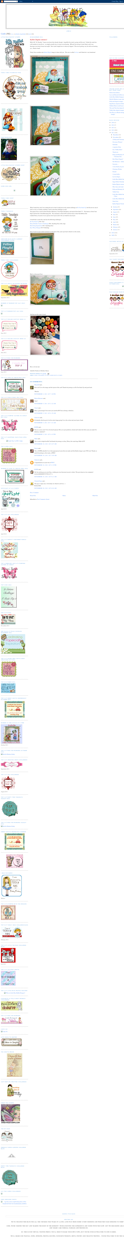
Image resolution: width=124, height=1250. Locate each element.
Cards (3, 33)
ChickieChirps (38, 481)
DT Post (47, 375)
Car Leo (76, 52)
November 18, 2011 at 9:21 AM (45, 476)
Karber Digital (47, 52)
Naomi (36, 448)
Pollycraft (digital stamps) (116, 101)
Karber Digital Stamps (56, 375)
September (116, 209)
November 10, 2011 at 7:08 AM (45, 455)
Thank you (115, 152)
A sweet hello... (117, 174)
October (115, 207)
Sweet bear (115, 201)
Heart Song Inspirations (36, 225)
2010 (113, 233)
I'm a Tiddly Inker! (117, 149)
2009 (113, 235)
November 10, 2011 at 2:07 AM (45, 444)
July (114, 214)
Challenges (41, 375)
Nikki (35, 439)
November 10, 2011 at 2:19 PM (45, 465)
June (114, 217)
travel (29, 34)
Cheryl (36, 408)
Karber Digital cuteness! (38, 39)
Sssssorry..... (116, 164)
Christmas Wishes (117, 169)
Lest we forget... (117, 177)
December (116, 135)
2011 (113, 132)
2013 (113, 127)
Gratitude (115, 144)
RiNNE (36, 427)
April (114, 222)
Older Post (95, 495)
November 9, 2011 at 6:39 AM (45, 413)
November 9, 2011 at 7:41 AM (45, 423)
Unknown (37, 417)
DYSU (52, 462)
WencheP (36, 385)
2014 (113, 125)
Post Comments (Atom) (43, 499)
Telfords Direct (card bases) (116, 106)
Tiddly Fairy (116, 192)
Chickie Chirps (68, 14)
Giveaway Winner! (117, 142)
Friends (114, 172)
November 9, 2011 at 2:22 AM (45, 403)
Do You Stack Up (81, 207)
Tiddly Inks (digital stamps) (116, 110)
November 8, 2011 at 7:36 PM (45, 394)
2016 (113, 122)
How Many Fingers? (118, 159)
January (115, 229)
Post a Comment (34, 492)
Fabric (12, 34)
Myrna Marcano (38, 398)
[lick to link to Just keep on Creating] (14, 1097)
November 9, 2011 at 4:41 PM (45, 434)
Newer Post (33, 495)
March (115, 224)
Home (64, 495)
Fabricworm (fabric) (114, 92)
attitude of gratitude (20, 34)
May (114, 219)
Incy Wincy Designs (35, 228)
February (115, 227)
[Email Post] (47, 373)
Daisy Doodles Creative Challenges (39, 223)
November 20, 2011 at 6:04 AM (45, 488)
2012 (113, 130)
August (115, 212)
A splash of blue (117, 147)
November (116, 137)
